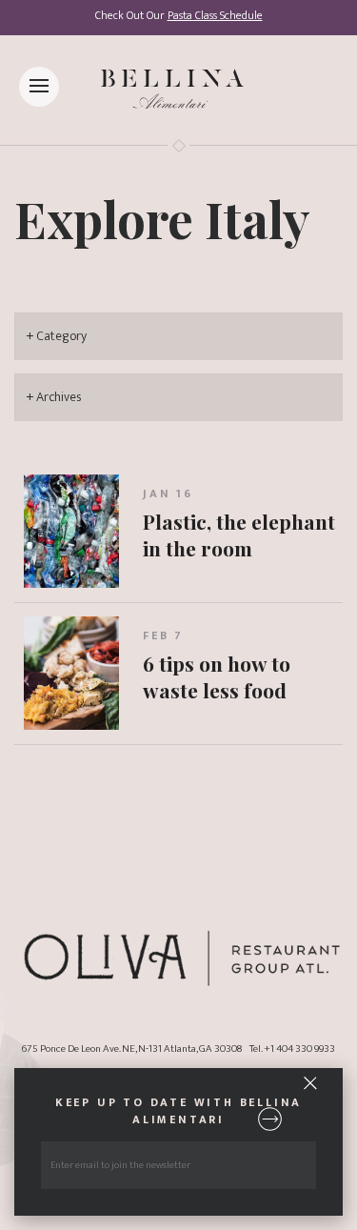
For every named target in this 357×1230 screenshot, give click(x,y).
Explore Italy (162, 218)
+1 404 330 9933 (299, 1048)
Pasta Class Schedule (215, 16)
